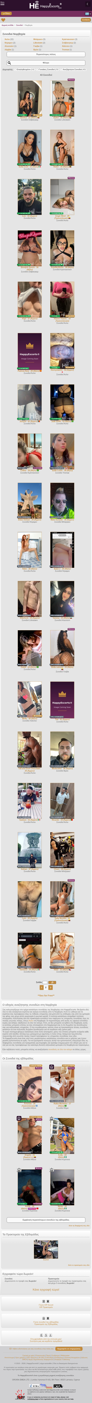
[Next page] (50, 987)
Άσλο (31, 1021)
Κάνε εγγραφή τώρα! (46, 1289)
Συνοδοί (19, 25)
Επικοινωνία (40, 1355)
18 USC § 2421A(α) (45, 1357)
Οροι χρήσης (20, 1357)
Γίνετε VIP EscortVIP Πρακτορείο (46, 1306)
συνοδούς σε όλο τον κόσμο (60, 1049)
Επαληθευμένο (25, 69)
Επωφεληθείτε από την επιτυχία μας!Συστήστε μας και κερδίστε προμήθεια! (46, 1340)
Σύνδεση (86, 20)
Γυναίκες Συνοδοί (48, 69)
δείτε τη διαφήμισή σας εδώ (79, 1226)
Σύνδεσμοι (55, 1355)
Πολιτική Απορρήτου (72, 1357)
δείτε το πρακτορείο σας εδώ (78, 1265)
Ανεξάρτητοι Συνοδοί (74, 69)
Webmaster (65, 1355)
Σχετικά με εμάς (28, 1355)
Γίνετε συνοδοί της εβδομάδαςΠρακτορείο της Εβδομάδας (46, 1323)
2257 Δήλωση (31, 1357)
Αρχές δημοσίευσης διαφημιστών (41, 1359)
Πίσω (7, 13)
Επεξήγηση (59, 1357)
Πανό (48, 1355)
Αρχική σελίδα (7, 25)
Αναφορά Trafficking (62, 1359)
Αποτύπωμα (9, 1357)
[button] (52, 982)
